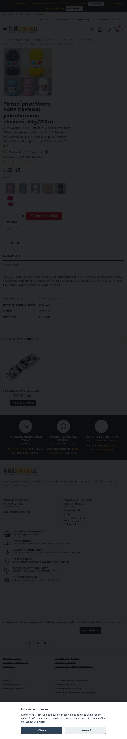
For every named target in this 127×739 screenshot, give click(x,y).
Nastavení (85, 730)
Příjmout (41, 730)
